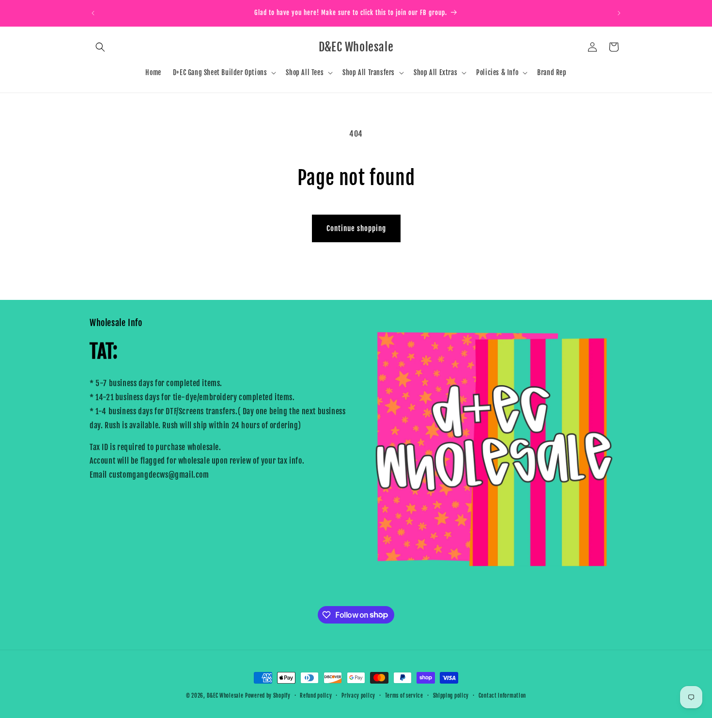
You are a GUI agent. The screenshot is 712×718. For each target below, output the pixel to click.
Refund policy (316, 695)
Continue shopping (356, 228)
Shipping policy (451, 695)
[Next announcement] (619, 13)
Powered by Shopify (268, 695)
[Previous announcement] (93, 13)
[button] (100, 47)
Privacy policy (358, 695)
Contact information (502, 695)
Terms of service (404, 695)
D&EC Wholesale (225, 695)
